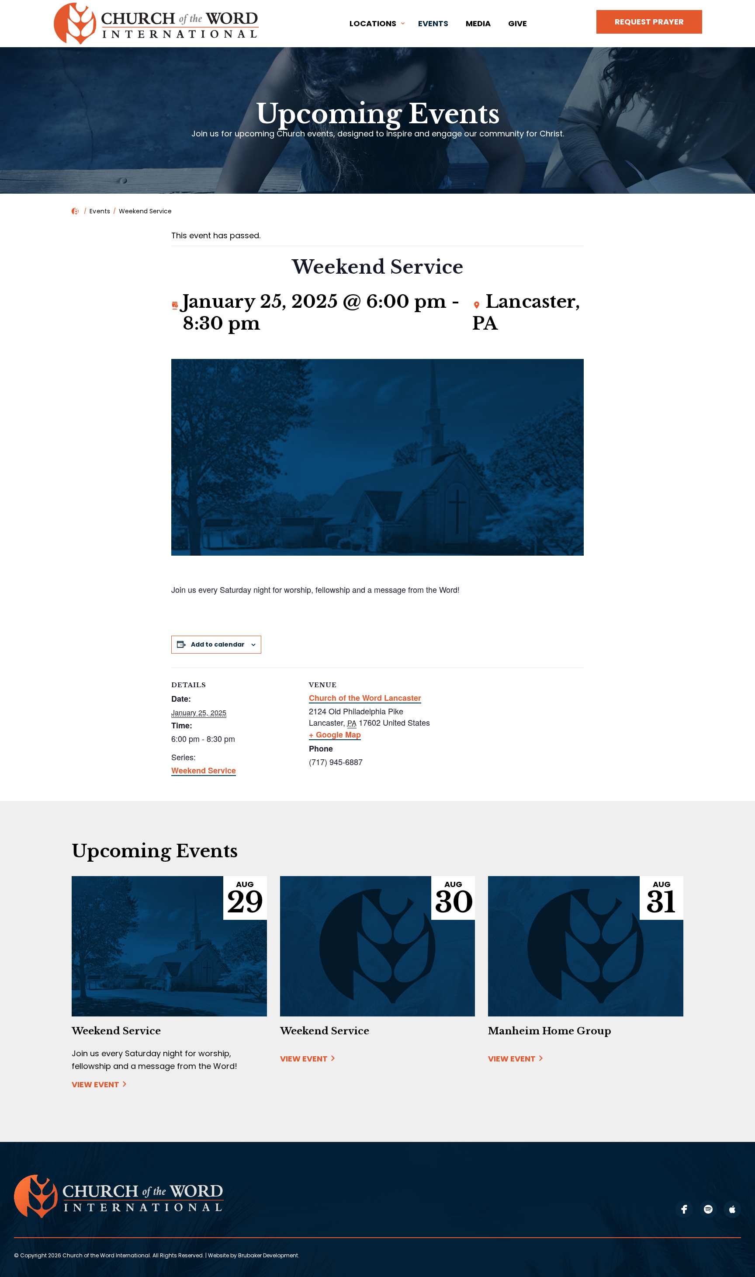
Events (433, 23)
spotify (708, 1209)
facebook (684, 1209)
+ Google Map (335, 734)
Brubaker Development (268, 1255)
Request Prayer (649, 21)
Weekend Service (203, 770)
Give (517, 23)
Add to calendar (218, 644)
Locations (373, 23)
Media (478, 23)
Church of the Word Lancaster (365, 697)
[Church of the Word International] (157, 23)
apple (732, 1209)
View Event (95, 1085)
